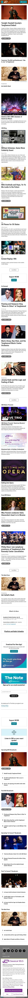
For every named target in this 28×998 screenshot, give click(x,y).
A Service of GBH (6, 956)
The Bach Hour (4, 83)
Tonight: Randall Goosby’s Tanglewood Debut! (11, 24)
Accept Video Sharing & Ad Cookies (13, 990)
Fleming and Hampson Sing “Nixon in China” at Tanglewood (13, 305)
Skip (7, 994)
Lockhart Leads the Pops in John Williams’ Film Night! (15, 826)
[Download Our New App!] (14, 661)
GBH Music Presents (7, 405)
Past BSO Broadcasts (7, 791)
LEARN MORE (14, 651)
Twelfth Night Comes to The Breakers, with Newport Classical (14, 897)
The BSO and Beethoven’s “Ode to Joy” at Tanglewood (13, 778)
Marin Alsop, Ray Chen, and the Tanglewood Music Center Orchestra (13, 343)
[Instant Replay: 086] (13, 247)
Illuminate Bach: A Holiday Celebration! (12, 449)
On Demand (4, 286)
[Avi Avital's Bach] (14, 74)
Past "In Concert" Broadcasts (9, 871)
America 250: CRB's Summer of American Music (11, 118)
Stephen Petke (4, 153)
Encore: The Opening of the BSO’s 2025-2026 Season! (14, 784)
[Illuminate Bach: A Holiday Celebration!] (14, 440)
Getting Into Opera (7, 483)
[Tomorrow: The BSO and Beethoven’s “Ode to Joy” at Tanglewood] (14, 50)
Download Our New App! (14, 644)
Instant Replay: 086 (8, 259)
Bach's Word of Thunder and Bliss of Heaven (14, 939)
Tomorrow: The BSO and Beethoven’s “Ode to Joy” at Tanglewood (13, 61)
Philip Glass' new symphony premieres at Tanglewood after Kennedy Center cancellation (13, 549)
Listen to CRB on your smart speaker (14, 739)
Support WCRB (14, 277)
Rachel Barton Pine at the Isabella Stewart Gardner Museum (14, 864)
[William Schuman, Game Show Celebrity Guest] (13, 136)
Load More (14, 270)
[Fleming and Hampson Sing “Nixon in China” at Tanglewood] (13, 295)
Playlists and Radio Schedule (14, 631)
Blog (2, 146)
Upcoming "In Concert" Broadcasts (11, 833)
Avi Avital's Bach (6, 86)
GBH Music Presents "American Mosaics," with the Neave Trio (13, 424)
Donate (24, 2)
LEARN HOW (14, 743)
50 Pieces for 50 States (10, 224)
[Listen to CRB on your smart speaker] (14, 732)
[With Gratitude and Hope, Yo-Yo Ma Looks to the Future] (13, 173)
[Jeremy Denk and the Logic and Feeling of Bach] (13, 368)
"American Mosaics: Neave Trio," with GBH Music (15, 854)
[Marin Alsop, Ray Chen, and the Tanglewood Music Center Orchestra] (13, 332)
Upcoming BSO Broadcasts (9, 750)
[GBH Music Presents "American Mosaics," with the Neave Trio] (14, 414)
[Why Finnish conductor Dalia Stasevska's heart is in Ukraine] (13, 503)
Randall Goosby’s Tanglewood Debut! (12, 773)
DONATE (14, 280)
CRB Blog (4, 128)
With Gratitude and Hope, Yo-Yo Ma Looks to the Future (13, 186)
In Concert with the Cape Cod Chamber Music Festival (14, 903)
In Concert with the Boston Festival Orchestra (14, 892)
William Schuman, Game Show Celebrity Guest (13, 149)
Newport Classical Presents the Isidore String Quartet (14, 859)
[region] (14, 977)
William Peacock (4, 227)
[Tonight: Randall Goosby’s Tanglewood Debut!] (14, 12)
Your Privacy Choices (18, 994)
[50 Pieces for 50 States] (13, 213)
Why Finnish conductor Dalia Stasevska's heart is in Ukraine (13, 514)
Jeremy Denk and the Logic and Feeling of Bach (13, 381)
